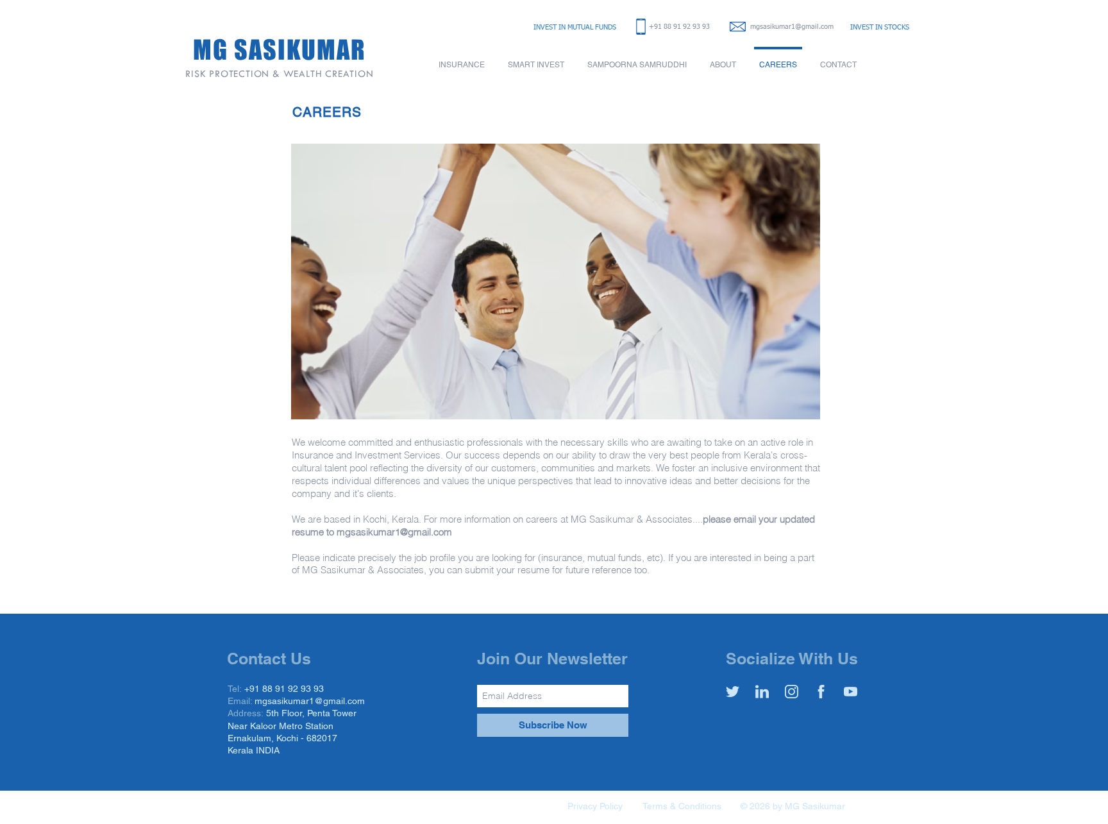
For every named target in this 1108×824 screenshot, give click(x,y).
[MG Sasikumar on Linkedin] (762, 691)
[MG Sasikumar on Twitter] (732, 691)
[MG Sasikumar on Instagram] (791, 691)
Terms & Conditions (681, 806)
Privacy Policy (595, 806)
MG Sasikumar (815, 806)
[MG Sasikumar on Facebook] (821, 691)
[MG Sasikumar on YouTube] (850, 691)
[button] (461, 59)
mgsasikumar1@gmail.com (792, 26)
